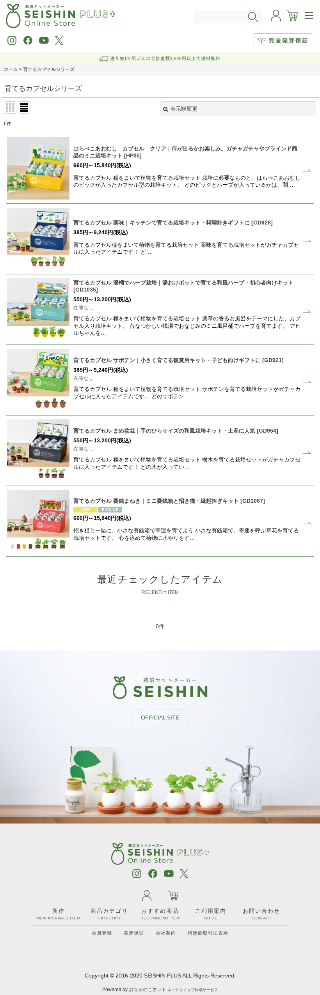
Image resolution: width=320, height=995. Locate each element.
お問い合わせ (261, 911)
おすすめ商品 (160, 911)
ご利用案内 (210, 911)
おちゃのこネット (147, 989)
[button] (309, 16)
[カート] (292, 17)
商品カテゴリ (109, 911)
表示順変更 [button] (183, 109)
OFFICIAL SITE (160, 717)
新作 (58, 911)
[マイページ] (276, 17)
